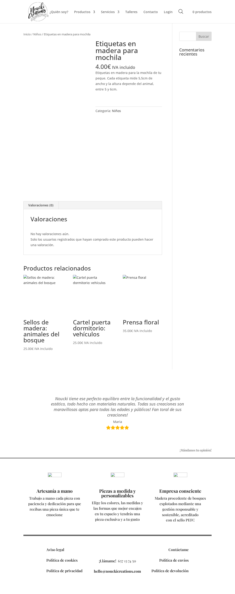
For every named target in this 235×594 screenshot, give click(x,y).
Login (168, 12)
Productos (82, 12)
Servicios (108, 12)
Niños (37, 34)
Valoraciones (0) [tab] (40, 205)
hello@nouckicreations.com (117, 571)
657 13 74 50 (127, 560)
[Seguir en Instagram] (117, 549)
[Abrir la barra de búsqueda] (181, 11)
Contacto (150, 12)
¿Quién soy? (59, 12)
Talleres (131, 12)
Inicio (39, 12)
